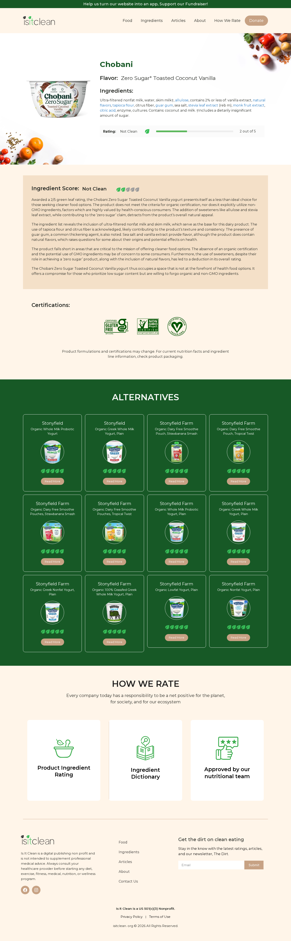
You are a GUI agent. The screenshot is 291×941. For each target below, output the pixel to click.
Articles (178, 20)
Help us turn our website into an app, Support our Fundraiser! (145, 4)
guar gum (164, 105)
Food (127, 20)
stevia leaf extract (203, 105)
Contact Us (128, 881)
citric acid (108, 110)
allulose (182, 100)
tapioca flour (123, 105)
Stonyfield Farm (176, 423)
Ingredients (152, 20)
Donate (256, 20)
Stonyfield (52, 423)
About (200, 20)
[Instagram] (36, 890)
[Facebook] (25, 890)
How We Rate (227, 20)
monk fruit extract (248, 105)
